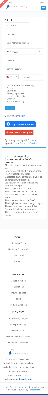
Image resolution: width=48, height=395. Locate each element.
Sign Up (10, 108)
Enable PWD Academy (18, 342)
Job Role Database (18, 304)
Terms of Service (28, 143)
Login (43, 3)
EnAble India (34, 389)
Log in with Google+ (20, 132)
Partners (18, 261)
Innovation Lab (18, 330)
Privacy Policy (22, 387)
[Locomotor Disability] (24, 96)
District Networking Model (18, 336)
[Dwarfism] (24, 98)
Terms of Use (9, 387)
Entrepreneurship (18, 324)
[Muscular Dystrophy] (24, 101)
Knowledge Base (18, 292)
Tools (18, 298)
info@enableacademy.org (21, 379)
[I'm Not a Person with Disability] (24, 85)
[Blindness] (24, 88)
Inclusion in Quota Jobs (18, 318)
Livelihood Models (18, 255)
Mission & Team (18, 243)
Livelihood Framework (18, 249)
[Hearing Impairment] (24, 93)
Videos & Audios (18, 280)
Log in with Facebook (22, 124)
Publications (18, 286)
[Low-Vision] (24, 90)
